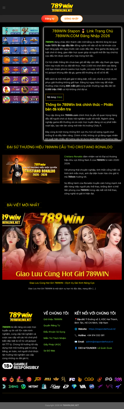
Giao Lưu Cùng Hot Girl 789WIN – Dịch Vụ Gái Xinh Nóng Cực (62, 283)
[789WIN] (62, 7)
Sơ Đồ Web (49, 350)
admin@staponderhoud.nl (99, 341)
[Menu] (4, 7)
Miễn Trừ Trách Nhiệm (55, 338)
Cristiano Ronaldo (73, 156)
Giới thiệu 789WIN (53, 319)
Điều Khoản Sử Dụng (54, 331)
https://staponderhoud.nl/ (102, 329)
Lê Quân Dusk (105, 348)
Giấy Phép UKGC (52, 344)
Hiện (59, 97)
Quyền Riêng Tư (52, 325)
